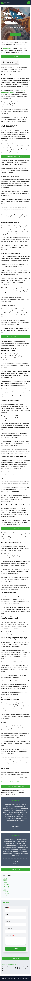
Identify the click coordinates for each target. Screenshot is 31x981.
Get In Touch (15, 958)
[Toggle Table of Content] (15, 62)
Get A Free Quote (15, 869)
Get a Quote (14, 34)
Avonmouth (6, 895)
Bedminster (6, 893)
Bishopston (6, 884)
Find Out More (15, 528)
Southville (5, 891)
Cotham (19, 781)
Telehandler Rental (7, 48)
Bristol (4, 889)
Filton (23, 781)
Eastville (9, 781)
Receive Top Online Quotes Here (15, 336)
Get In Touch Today (15, 56)
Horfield (14, 781)
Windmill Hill (6, 888)
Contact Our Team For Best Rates (15, 156)
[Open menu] (28, 2)
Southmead (6, 886)
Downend (3, 781)
